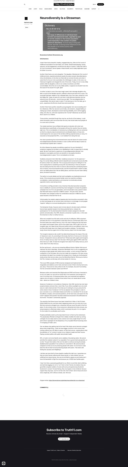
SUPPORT (94, 8)
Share (26, 27)
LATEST (35, 8)
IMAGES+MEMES (48, 8)
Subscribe (100, 4)
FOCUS (40, 8)
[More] (99, 9)
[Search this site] (25, 4)
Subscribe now (65, 439)
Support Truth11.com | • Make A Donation (56, 450)
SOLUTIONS (62, 8)
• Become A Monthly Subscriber (74, 450)
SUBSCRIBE (86, 8)
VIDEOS (56, 8)
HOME (30, 8)
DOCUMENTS (70, 8)
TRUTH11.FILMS (78, 8)
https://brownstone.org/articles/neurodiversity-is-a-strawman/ (67, 380)
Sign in (94, 4)
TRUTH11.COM (28, 22)
